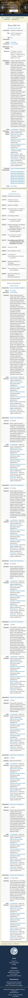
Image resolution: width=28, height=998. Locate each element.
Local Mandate (14, 44)
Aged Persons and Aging (17, 134)
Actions (9, 28)
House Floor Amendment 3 (17, 175)
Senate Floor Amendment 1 (18, 176)
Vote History (14, 186)
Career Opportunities (14, 962)
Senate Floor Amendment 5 (18, 183)
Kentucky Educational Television (14, 982)
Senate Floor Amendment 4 (18, 181)
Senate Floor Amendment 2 (18, 178)
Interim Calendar (14, 974)
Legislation (8, 17)
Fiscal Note (13, 42)
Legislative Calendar (14, 970)
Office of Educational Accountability (14, 985)
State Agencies (14, 157)
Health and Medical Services (18, 144)
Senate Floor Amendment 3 (18, 180)
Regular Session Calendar (14, 972)
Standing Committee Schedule (14, 975)
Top (9, 194)
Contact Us (14, 961)
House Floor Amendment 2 (17, 173)
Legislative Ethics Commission (14, 983)
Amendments (16, 28)
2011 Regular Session (18, 17)
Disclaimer (20, 994)
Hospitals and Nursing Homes (18, 149)
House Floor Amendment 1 (17, 171)
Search (13, 10)
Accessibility (15, 996)
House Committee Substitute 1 (18, 169)
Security (15, 994)
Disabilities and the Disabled (18, 139)
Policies (10, 994)
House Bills (7, 19)
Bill (11, 38)
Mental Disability (15, 154)
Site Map (14, 964)
